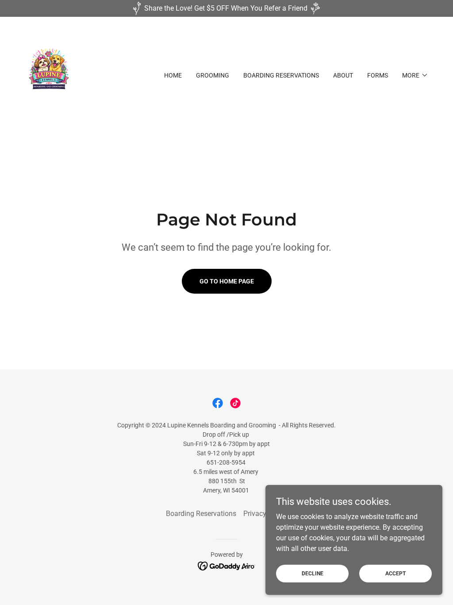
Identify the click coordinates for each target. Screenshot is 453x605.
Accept (395, 573)
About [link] (343, 75)
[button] (415, 75)
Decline (312, 573)
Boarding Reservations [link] (281, 75)
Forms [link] (377, 75)
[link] (48, 74)
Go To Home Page (227, 281)
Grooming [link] (212, 75)
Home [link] (173, 75)
